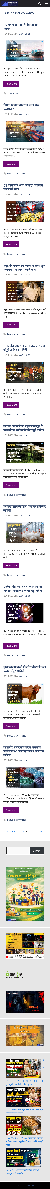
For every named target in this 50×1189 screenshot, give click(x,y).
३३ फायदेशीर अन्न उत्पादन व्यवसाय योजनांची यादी (23, 187)
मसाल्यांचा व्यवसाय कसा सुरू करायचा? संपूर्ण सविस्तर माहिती (24, 348)
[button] (39, 3)
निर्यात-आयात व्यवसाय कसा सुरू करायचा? (21, 107)
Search (36, 850)
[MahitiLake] (9, 3)
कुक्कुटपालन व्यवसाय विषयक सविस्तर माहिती (24, 508)
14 (36, 831)
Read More (11, 83)
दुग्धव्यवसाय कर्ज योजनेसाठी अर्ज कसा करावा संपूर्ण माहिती (24, 669)
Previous (9, 831)
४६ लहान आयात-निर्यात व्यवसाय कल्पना (21, 26)
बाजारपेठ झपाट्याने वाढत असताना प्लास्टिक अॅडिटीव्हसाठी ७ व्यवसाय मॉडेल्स (23, 751)
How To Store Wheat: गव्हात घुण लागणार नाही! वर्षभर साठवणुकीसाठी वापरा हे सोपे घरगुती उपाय (24, 1141)
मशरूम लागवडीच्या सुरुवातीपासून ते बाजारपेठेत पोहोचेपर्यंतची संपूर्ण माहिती (23, 428)
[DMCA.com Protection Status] (14, 977)
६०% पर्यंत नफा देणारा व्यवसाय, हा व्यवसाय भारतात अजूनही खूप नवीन (22, 588)
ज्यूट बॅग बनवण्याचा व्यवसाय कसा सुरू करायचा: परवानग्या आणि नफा (24, 267)
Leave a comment (16, 173)
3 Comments (14, 93)
